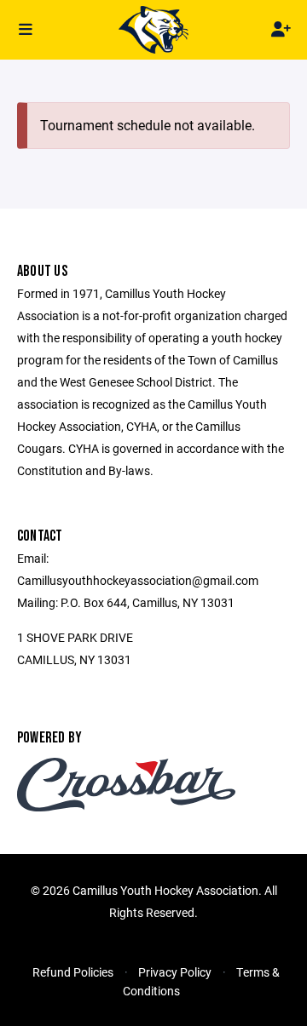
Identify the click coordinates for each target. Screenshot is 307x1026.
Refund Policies (72, 972)
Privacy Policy (174, 972)
